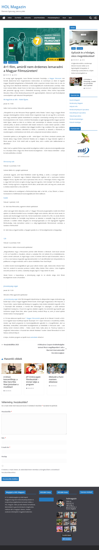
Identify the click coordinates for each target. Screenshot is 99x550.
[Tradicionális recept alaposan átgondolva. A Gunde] (67, 529)
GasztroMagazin (75, 100)
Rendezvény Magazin (76, 103)
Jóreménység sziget (10, 286)
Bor (70, 18)
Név (4, 438)
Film (64, 18)
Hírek (10, 18)
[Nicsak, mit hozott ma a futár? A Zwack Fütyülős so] (67, 515)
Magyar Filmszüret (55, 78)
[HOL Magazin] (4, 17)
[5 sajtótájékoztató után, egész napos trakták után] (73, 522)
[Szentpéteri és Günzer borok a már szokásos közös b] (73, 515)
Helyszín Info (74, 106)
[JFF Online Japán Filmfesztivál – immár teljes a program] (34, 365)
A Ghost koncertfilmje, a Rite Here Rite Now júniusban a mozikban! (10, 382)
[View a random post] (95, 17)
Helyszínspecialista (75, 116)
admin (15, 75)
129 (4, 239)
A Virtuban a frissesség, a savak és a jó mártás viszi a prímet (90, 82)
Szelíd (5, 198)
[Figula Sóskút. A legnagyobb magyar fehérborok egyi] (73, 529)
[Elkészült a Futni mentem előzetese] (57, 365)
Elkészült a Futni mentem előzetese (56, 379)
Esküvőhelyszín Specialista (78, 113)
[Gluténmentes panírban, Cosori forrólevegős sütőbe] (60, 529)
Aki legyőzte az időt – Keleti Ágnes (15, 99)
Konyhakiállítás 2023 (11, 345)
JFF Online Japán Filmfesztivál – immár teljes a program (33, 381)
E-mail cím (6, 447)
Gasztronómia (39, 18)
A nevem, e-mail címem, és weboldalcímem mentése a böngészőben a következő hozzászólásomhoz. (30, 471)
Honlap (4, 456)
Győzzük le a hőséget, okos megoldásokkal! (83, 54)
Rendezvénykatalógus (76, 119)
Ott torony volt (8, 162)
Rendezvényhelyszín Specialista (79, 110)
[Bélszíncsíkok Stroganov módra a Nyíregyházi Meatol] (60, 522)
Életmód (18, 18)
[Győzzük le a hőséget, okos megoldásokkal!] (83, 38)
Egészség (27, 18)
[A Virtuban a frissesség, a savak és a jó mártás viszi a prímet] (76, 83)
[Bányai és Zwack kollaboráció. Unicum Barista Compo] (60, 515)
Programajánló (54, 18)
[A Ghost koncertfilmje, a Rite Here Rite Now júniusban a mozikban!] (11, 365)
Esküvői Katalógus (75, 122)
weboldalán (34, 337)
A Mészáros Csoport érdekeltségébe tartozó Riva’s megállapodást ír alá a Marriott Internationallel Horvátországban (51, 349)
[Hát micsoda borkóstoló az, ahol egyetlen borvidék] (67, 522)
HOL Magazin (14, 6)
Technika (79, 48)
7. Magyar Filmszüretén (32, 318)
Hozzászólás (7, 412)
